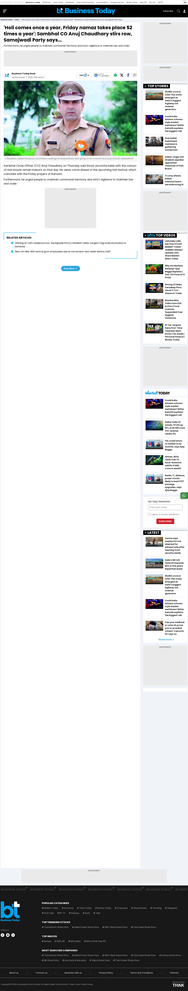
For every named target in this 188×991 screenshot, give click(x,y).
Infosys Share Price (171, 955)
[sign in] (184, 11)
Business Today (33, 2)
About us (14, 972)
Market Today (51, 908)
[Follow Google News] (101, 75)
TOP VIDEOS (165, 235)
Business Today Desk (23, 73)
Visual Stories (140, 908)
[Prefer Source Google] (84, 75)
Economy (69, 908)
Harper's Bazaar (117, 2)
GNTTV (160, 2)
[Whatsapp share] (115, 75)
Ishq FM (143, 2)
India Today (58, 2)
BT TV (62, 913)
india (17, 20)
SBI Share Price (51, 960)
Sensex (47, 941)
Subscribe (168, 11)
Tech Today (85, 908)
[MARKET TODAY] (158, 393)
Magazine (172, 908)
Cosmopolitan (102, 2)
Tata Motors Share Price (56, 927)
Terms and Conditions (141, 972)
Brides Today (132, 2)
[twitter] (13, 935)
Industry (75, 913)
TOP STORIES (158, 86)
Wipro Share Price (101, 960)
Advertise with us (73, 972)
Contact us (41, 972)
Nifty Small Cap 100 (96, 941)
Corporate (122, 908)
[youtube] (8, 935)
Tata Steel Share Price (144, 927)
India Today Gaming (85, 2)
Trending (157, 908)
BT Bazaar (47, 2)
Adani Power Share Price (86, 927)
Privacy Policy (106, 972)
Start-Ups (49, 913)
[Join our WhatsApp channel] (184, 498)
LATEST (153, 533)
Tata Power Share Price (127, 960)
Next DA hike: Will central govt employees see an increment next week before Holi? (63, 251)
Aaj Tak (152, 2)
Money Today (104, 908)
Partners (174, 972)
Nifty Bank (75, 941)
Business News (6, 20)
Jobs (98, 913)
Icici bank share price (75, 960)
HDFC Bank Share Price (116, 927)
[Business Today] (86, 11)
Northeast (70, 2)
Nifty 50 (61, 941)
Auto (87, 913)
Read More (69, 268)
